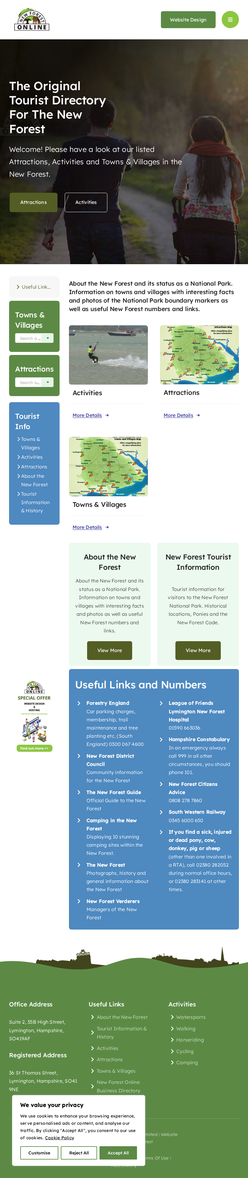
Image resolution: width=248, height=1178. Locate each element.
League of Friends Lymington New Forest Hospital (197, 711)
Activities (32, 457)
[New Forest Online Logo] (31, 7)
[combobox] (34, 338)
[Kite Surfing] (108, 328)
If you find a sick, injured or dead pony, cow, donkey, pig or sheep (200, 840)
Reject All (79, 1153)
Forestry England (107, 703)
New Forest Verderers (113, 901)
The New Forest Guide (113, 792)
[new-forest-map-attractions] (199, 328)
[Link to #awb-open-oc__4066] (230, 19)
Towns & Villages (99, 504)
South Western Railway (197, 812)
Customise (39, 1153)
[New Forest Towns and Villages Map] (108, 439)
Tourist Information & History (35, 502)
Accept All (118, 1153)
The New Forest (105, 865)
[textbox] (33, 338)
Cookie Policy (59, 1137)
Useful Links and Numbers (38, 287)
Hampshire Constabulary (199, 739)
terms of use (155, 1158)
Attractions (34, 467)
